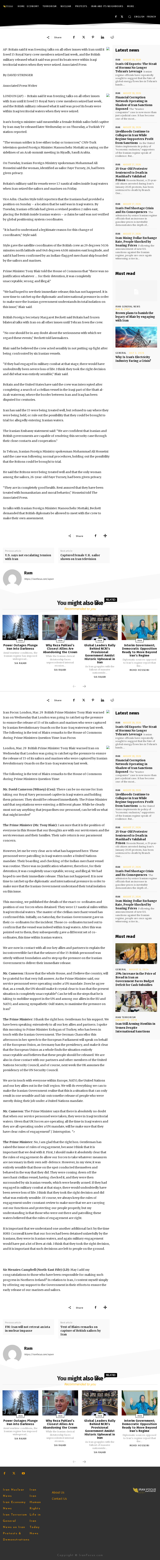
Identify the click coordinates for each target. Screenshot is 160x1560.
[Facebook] (115, 17)
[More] (105, 536)
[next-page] (84, 686)
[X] (122, 17)
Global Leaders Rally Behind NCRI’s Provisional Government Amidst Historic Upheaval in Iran (99, 653)
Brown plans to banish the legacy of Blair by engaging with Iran (135, 316)
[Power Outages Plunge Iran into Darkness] (20, 627)
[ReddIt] (112, 37)
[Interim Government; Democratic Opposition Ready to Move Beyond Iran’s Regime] (140, 627)
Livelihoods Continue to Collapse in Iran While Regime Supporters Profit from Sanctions (134, 137)
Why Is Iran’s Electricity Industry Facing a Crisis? (133, 359)
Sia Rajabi (20, 663)
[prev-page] (74, 686)
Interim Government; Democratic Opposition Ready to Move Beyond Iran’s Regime (139, 650)
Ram (28, 573)
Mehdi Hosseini (139, 670)
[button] (130, 17)
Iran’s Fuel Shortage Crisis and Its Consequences (134, 210)
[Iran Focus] (8, 6)
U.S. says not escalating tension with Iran (28, 557)
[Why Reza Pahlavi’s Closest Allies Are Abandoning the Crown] (60, 627)
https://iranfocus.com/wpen (39, 579)
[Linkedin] (102, 37)
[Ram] (12, 578)
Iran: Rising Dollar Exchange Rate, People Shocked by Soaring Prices (136, 241)
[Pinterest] (93, 37)
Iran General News (127, 306)
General (120, 353)
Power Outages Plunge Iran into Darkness (20, 647)
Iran (117, 60)
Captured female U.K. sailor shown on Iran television (80, 557)
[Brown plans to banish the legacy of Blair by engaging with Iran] (136, 290)
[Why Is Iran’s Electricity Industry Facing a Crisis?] (136, 337)
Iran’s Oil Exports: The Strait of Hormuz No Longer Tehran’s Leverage (136, 67)
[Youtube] (23, 1473)
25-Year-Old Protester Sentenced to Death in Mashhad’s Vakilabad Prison (131, 174)
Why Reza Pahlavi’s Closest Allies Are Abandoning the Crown (60, 648)
